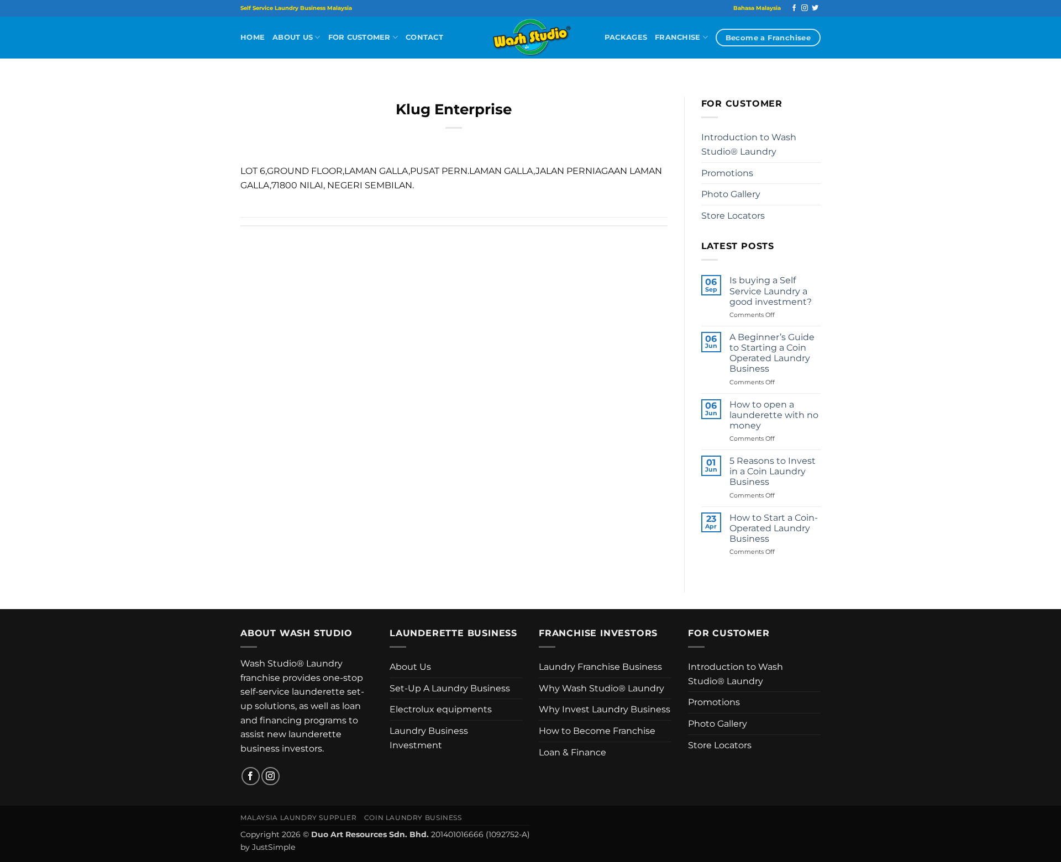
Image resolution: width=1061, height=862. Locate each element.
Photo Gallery (730, 194)
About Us (292, 37)
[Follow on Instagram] (804, 8)
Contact (424, 37)
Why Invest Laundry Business (604, 709)
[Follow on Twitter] (815, 8)
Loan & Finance (572, 752)
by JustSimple (267, 847)
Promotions (727, 173)
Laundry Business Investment (429, 738)
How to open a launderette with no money (773, 415)
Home (252, 37)
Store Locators (733, 215)
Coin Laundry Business (413, 817)
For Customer (359, 37)
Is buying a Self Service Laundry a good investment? (770, 290)
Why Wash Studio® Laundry (601, 688)
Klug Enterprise (454, 109)
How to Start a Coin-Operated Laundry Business (773, 528)
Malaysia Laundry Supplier (298, 817)
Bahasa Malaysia (757, 8)
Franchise (677, 37)
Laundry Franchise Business (600, 667)
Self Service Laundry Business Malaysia (296, 8)
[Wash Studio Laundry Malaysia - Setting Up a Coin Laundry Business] (530, 38)
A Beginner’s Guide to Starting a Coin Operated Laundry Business (772, 353)
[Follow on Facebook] (794, 8)
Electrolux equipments (441, 709)
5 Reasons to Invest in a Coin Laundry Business (772, 471)
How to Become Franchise (597, 731)
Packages (626, 37)
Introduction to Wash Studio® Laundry (748, 144)
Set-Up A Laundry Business (450, 688)
